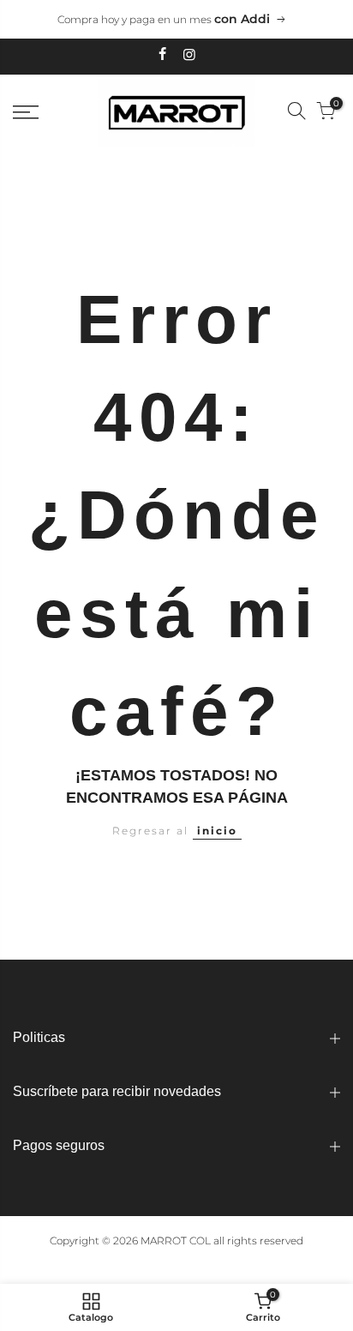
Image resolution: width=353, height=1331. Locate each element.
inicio (217, 830)
